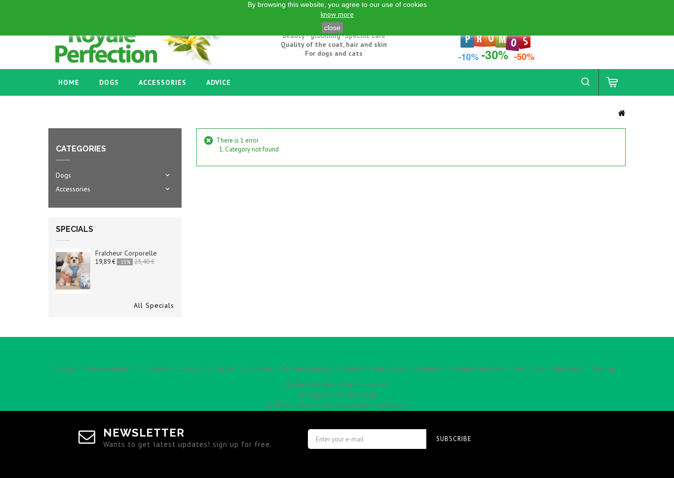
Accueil (228, 368)
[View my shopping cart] (612, 82)
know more (337, 14)
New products (108, 368)
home (68, 82)
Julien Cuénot (356, 394)
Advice (218, 82)
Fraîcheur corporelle (126, 253)
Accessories (163, 82)
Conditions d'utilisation (373, 368)
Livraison (260, 368)
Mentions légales (306, 368)
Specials (74, 229)
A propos (427, 368)
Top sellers (154, 368)
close (332, 28)
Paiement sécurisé (476, 368)
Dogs (109, 82)
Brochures (568, 368)
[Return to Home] (622, 112)
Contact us (194, 368)
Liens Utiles (528, 368)
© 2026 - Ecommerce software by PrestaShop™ (337, 405)
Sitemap (604, 368)
